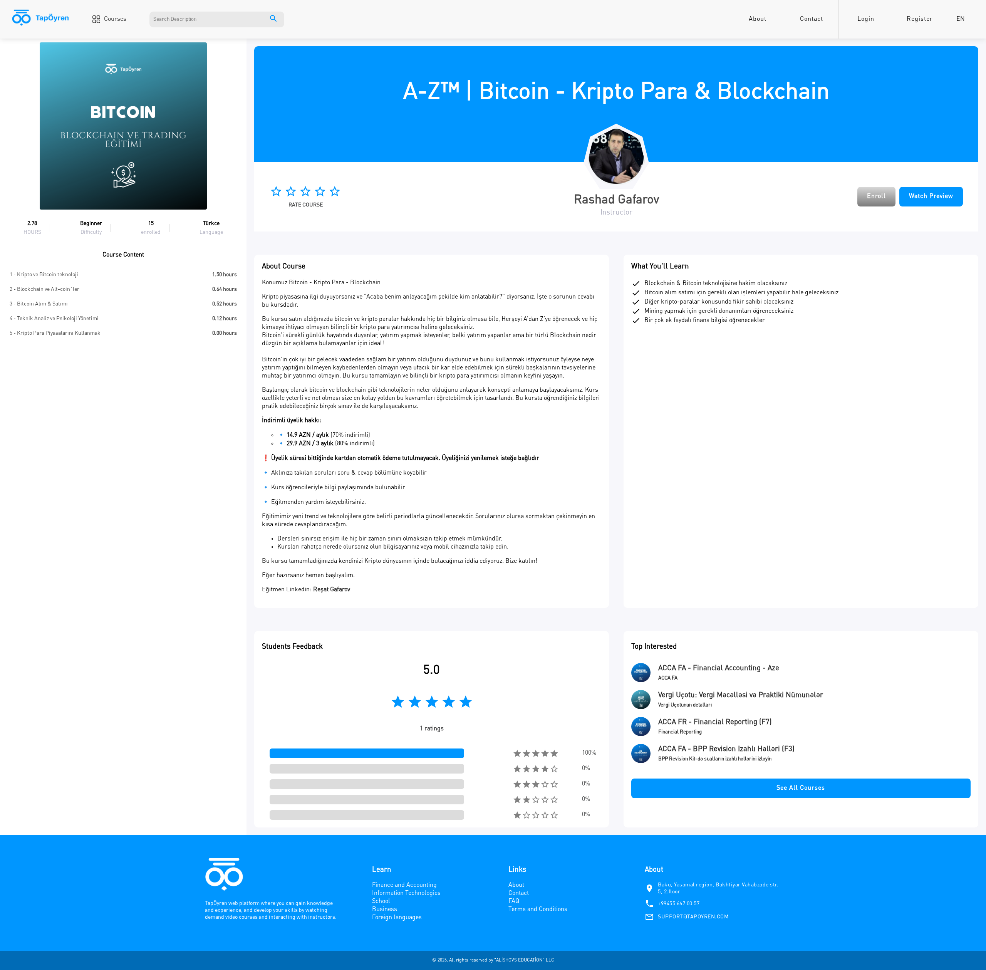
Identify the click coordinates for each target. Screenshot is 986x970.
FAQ (513, 901)
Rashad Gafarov (616, 200)
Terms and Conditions (537, 909)
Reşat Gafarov (331, 590)
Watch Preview (931, 196)
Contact (811, 19)
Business (384, 909)
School (381, 901)
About (757, 19)
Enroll (876, 196)
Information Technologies (406, 893)
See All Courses (800, 788)
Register (920, 19)
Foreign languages (397, 918)
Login (865, 19)
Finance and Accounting (404, 885)
